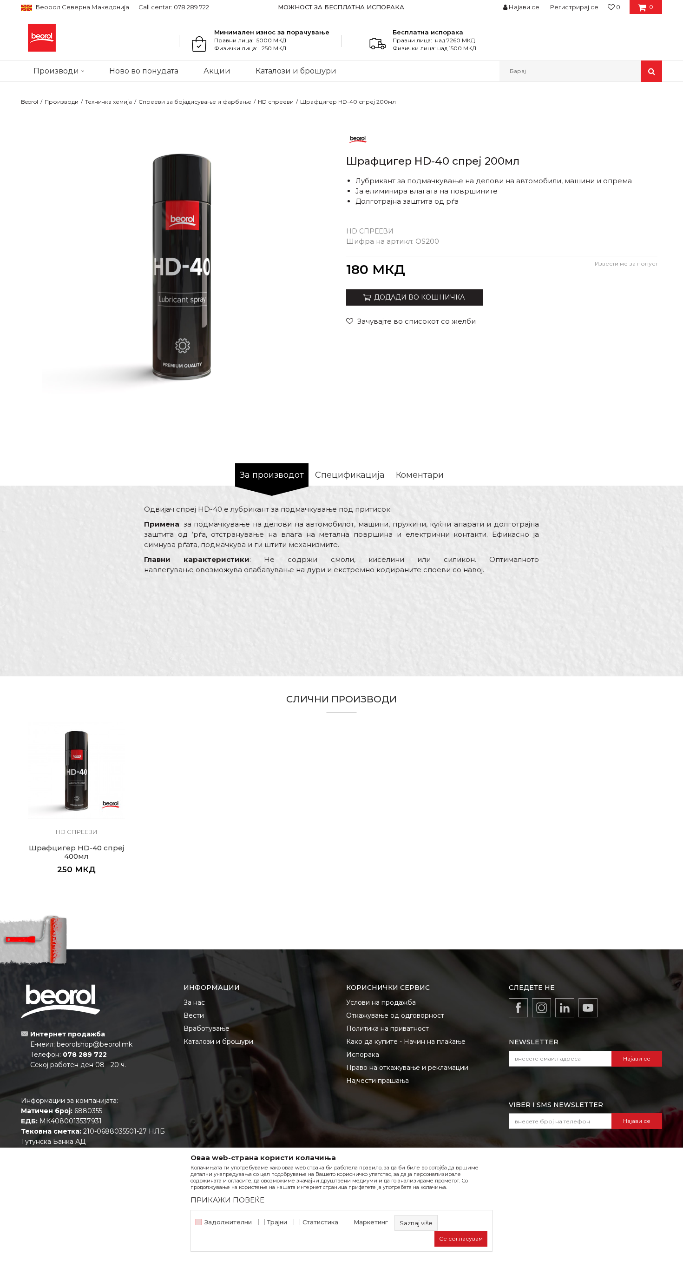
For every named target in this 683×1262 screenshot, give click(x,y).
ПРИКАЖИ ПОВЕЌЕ (227, 1199)
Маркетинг (371, 1222)
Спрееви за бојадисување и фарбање (194, 101)
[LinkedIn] (565, 1008)
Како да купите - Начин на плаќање (406, 1041)
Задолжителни (228, 1222)
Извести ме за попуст (626, 263)
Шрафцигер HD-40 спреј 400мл (76, 852)
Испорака (362, 1054)
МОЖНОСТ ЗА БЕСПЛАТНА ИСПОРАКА (341, 7)
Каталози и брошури (218, 1041)
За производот (272, 475)
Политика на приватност (387, 1028)
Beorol (29, 101)
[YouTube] (588, 1008)
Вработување (207, 1028)
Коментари (420, 475)
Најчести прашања (377, 1080)
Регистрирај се (574, 7)
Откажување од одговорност (395, 1015)
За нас (194, 1002)
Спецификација (350, 475)
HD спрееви (276, 101)
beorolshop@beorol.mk (94, 1044)
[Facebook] (518, 1008)
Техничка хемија (108, 101)
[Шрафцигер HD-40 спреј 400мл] (76, 770)
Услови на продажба (381, 1002)
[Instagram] (541, 1008)
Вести (194, 1015)
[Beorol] (42, 38)
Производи (62, 101)
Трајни (277, 1222)
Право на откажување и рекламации (407, 1067)
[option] (342, 7)
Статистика (320, 1222)
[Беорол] (357, 138)
